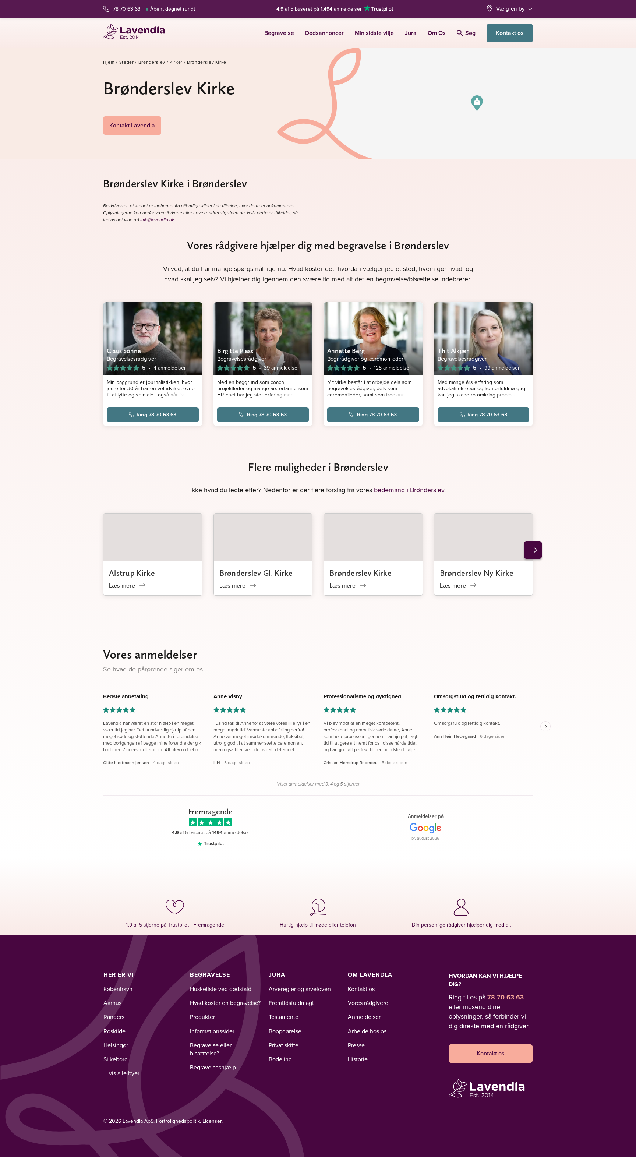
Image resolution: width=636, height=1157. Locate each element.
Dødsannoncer (324, 33)
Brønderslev (151, 62)
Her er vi (118, 974)
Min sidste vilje (374, 33)
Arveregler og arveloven (300, 989)
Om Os (437, 33)
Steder (126, 62)
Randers (113, 1017)
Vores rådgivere (368, 1003)
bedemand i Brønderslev (409, 489)
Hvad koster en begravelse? (225, 1003)
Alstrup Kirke (132, 573)
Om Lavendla (370, 974)
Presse (356, 1045)
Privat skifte (283, 1045)
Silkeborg (115, 1059)
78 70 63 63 (127, 9)
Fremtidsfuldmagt (291, 1003)
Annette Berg (346, 350)
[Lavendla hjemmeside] (137, 33)
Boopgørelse (285, 1031)
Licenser (212, 1121)
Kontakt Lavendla (132, 125)
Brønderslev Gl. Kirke (256, 573)
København (117, 989)
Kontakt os (510, 33)
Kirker (176, 62)
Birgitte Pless (235, 350)
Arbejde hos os (367, 1031)
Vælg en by (510, 9)
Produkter (202, 1017)
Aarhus (112, 1003)
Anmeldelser (364, 1017)
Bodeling (280, 1059)
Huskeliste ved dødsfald (220, 989)
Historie (358, 1059)
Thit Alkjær (453, 350)
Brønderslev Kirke (360, 573)
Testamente (283, 1017)
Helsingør (115, 1045)
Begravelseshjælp (213, 1067)
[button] (477, 103)
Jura (411, 33)
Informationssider (212, 1031)
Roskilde (114, 1031)
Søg (470, 33)
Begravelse (279, 33)
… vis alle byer (121, 1073)
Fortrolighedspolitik (178, 1121)
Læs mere (123, 585)
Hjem (109, 62)
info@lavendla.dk (157, 220)
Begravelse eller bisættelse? (211, 1049)
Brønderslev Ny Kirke (477, 573)
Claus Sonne (124, 350)
